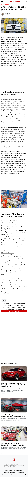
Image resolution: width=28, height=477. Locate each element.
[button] (2, 1)
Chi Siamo (10, 470)
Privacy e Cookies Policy (18, 470)
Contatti (6, 470)
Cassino (4, 300)
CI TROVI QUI (13, 311)
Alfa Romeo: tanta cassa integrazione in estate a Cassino (12, 444)
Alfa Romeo (5, 4)
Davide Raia (7, 13)
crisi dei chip (19, 49)
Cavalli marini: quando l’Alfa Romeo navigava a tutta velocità (13, 415)
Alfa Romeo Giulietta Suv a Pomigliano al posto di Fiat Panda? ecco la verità (13, 385)
